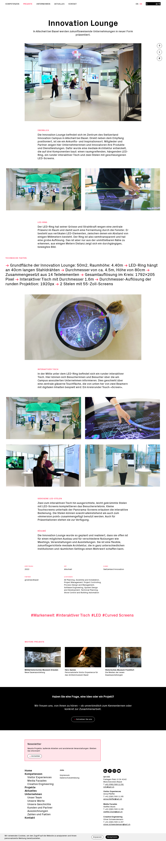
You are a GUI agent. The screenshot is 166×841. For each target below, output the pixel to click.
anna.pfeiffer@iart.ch (112, 799)
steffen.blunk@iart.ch (113, 812)
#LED (96, 615)
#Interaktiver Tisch (73, 615)
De (141, 4)
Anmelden (34, 756)
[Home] (153, 4)
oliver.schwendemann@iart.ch (116, 824)
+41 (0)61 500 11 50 (114, 784)
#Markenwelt (42, 615)
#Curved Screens (118, 615)
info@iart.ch (108, 787)
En (137, 4)
